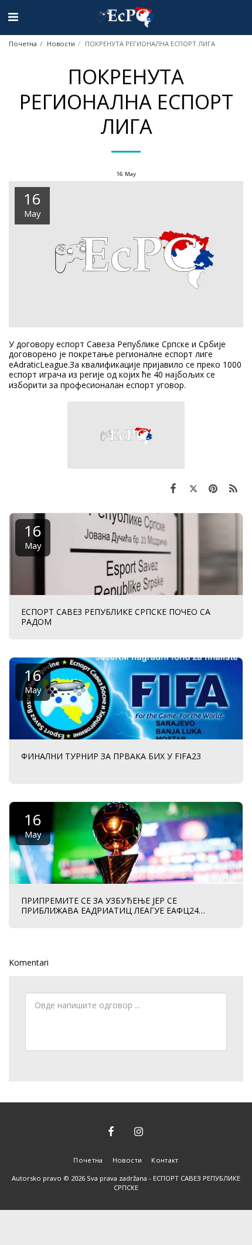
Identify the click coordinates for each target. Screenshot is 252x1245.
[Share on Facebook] (173, 488)
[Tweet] (193, 488)
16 (33, 535)
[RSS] (233, 488)
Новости (61, 43)
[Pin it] (213, 488)
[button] (13, 17)
